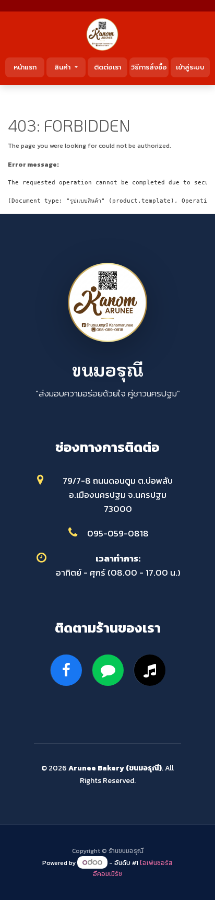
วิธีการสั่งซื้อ (149, 67)
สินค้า (63, 67)
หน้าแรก (25, 67)
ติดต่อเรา (107, 67)
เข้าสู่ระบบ (190, 67)
